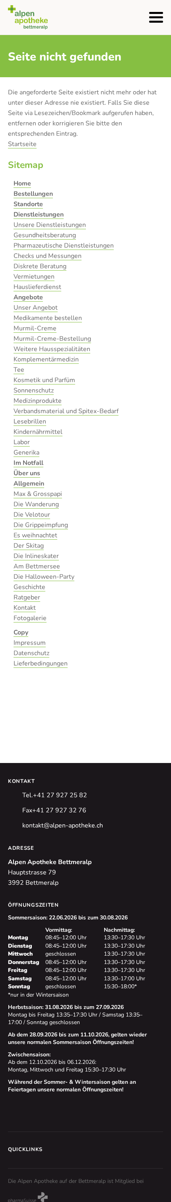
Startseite (22, 144)
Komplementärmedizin (46, 359)
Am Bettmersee (37, 566)
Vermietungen (34, 276)
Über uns (27, 473)
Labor (22, 442)
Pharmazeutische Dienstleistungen (64, 245)
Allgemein (29, 483)
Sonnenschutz (34, 390)
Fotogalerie (30, 618)
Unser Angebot (36, 307)
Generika (26, 452)
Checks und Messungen (48, 256)
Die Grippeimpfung (41, 525)
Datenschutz (31, 653)
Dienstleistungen (39, 214)
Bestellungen (33, 193)
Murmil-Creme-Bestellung (52, 338)
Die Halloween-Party (44, 576)
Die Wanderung (36, 504)
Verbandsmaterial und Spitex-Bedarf (66, 411)
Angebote (28, 297)
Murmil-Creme (35, 328)
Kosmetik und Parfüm (44, 380)
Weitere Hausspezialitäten (52, 349)
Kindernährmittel (38, 431)
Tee (19, 369)
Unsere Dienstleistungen (50, 224)
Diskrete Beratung (40, 266)
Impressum (30, 642)
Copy (21, 632)
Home (22, 183)
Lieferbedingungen (41, 663)
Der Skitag (29, 545)
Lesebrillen (30, 421)
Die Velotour (32, 514)
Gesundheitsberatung (45, 235)
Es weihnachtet (35, 535)
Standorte (28, 204)
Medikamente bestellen (48, 318)
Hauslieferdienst (37, 287)
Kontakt (25, 607)
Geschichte (29, 587)
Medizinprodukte (38, 400)
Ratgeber (27, 597)
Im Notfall (28, 463)
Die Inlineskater (36, 556)
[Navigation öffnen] (156, 17)
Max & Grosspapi (38, 494)
